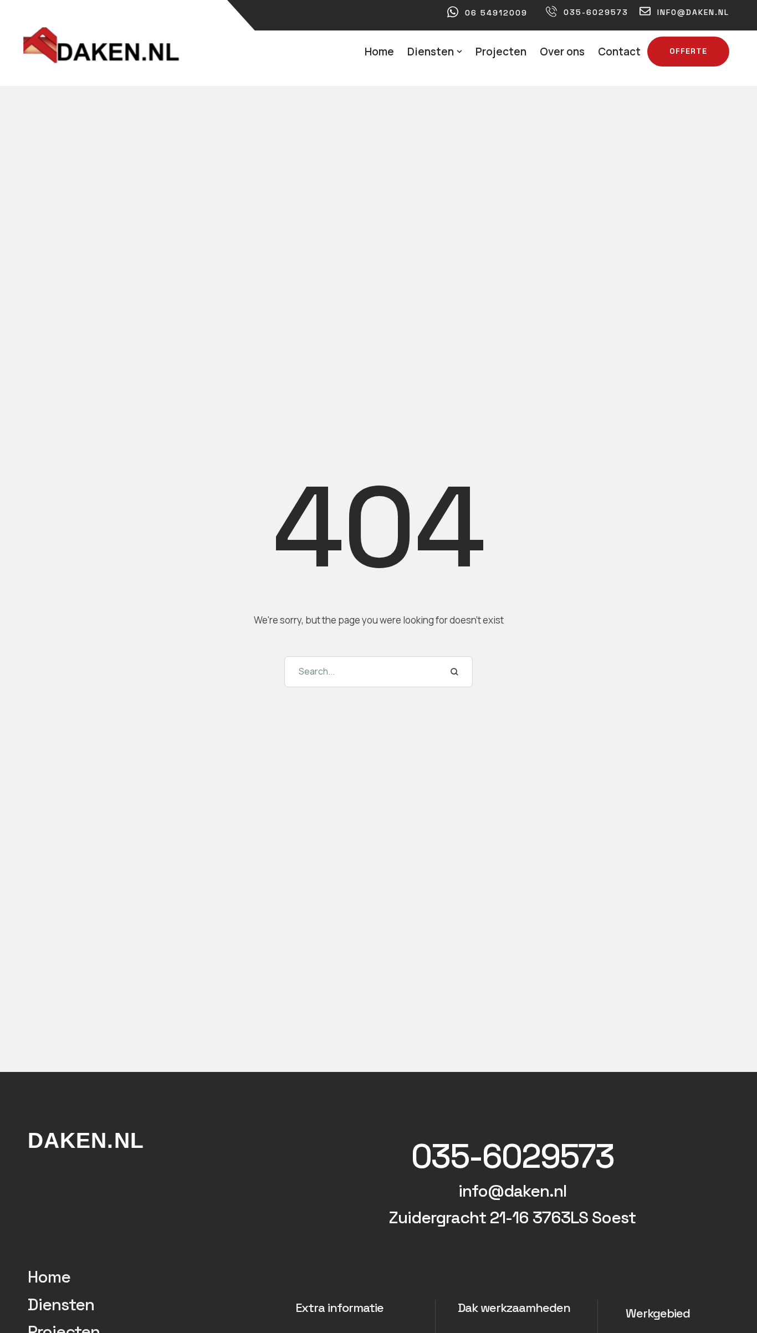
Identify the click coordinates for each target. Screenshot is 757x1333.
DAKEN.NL (86, 1140)
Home (49, 1277)
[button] (459, 51)
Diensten (61, 1304)
